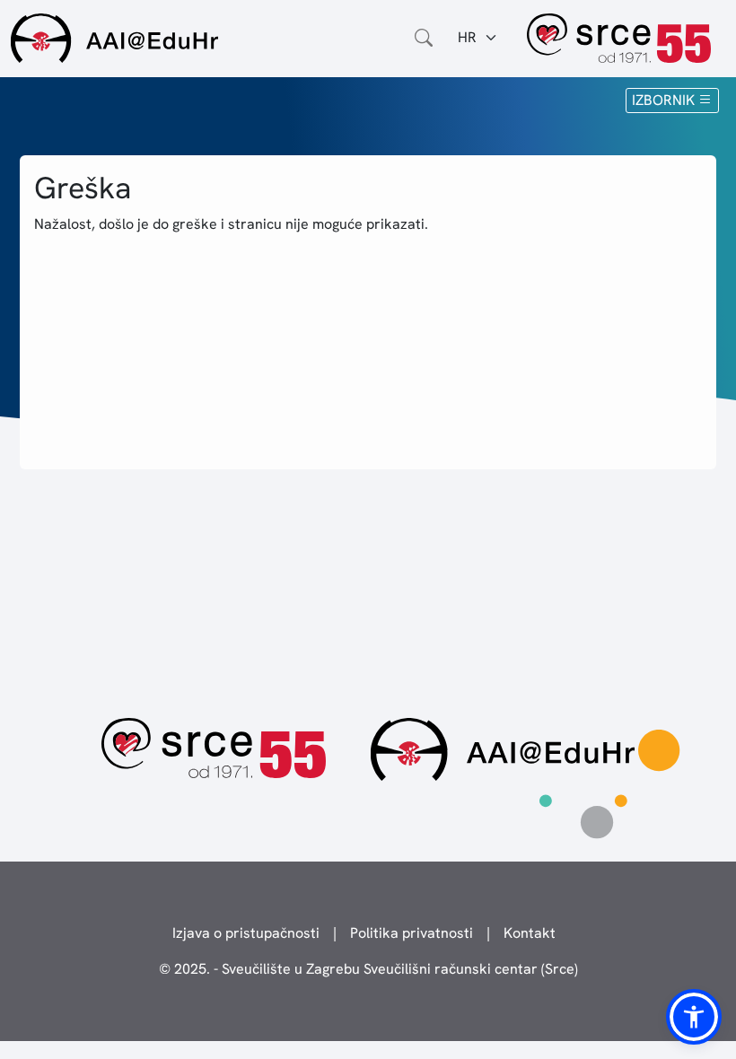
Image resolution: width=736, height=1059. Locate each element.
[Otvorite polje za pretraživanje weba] (423, 37)
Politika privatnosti (411, 932)
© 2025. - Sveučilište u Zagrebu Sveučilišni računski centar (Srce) (368, 968)
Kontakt (530, 932)
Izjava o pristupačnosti (246, 932)
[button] (694, 1017)
